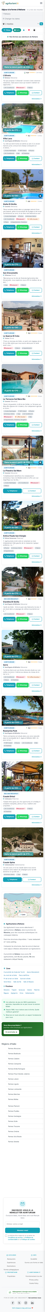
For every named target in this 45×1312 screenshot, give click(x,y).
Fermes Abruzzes (14, 1048)
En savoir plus (10, 1032)
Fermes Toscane (14, 1126)
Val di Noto (7, 982)
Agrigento (14, 993)
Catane (29, 990)
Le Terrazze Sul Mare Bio (14, 399)
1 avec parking (11, 942)
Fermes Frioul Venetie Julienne (19, 1074)
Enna (21, 993)
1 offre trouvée (33, 219)
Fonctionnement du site (34, 1276)
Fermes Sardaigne (14, 1116)
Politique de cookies (28, 1239)
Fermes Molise (13, 1099)
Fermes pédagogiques (11, 1269)
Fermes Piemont (14, 1106)
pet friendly (18, 959)
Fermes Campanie (14, 1064)
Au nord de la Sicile (10, 975)
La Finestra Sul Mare (12, 470)
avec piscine (23, 957)
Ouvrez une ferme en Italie (34, 1262)
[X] (19, 1303)
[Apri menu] (41, 3)
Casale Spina (9, 862)
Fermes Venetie (13, 1142)
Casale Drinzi (9, 796)
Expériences (11, 1262)
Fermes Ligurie (13, 1084)
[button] (21, 24)
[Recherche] (41, 23)
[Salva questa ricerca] (24, 30)
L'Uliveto (7, 75)
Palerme (37, 990)
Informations (36, 99)
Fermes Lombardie (14, 1089)
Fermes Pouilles (13, 1111)
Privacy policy (33, 1280)
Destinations (11, 1266)
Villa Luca (7, 138)
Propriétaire (11, 1276)
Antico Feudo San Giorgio (14, 536)
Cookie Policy (33, 1283)
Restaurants (11, 1259)
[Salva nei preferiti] (40, 43)
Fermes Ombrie (13, 1131)
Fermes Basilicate (14, 1053)
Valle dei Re (17, 982)
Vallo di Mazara (28, 982)
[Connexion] (34, 30)
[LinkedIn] (32, 1303)
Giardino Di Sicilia (11, 602)
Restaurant (21, 87)
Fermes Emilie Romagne (16, 1069)
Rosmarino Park (10, 731)
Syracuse (22, 990)
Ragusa (6, 993)
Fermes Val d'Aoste (15, 1136)
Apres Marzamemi (33, 972)
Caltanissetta (29, 993)
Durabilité (34, 1259)
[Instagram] (26, 1303)
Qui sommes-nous (34, 1298)
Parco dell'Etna (24, 975)
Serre (5, 665)
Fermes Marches (14, 1094)
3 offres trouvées (34, 677)
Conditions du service (15, 1237)
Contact (37, 93)
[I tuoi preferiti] (29, 30)
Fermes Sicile (12, 1121)
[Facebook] (12, 1303)
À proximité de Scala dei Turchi (14, 972)
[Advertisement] (22, 1168)
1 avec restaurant (34, 939)
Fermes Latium (13, 1079)
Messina (6, 990)
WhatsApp (23, 93)
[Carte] (40, 67)
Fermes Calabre (13, 1059)
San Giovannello (10, 273)
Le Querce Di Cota (11, 336)
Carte (23, 914)
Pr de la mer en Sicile (11, 978)
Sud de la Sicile (25, 978)
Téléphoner (10, 93)
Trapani (14, 990)
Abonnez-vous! (22, 1230)
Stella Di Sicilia (10, 204)
